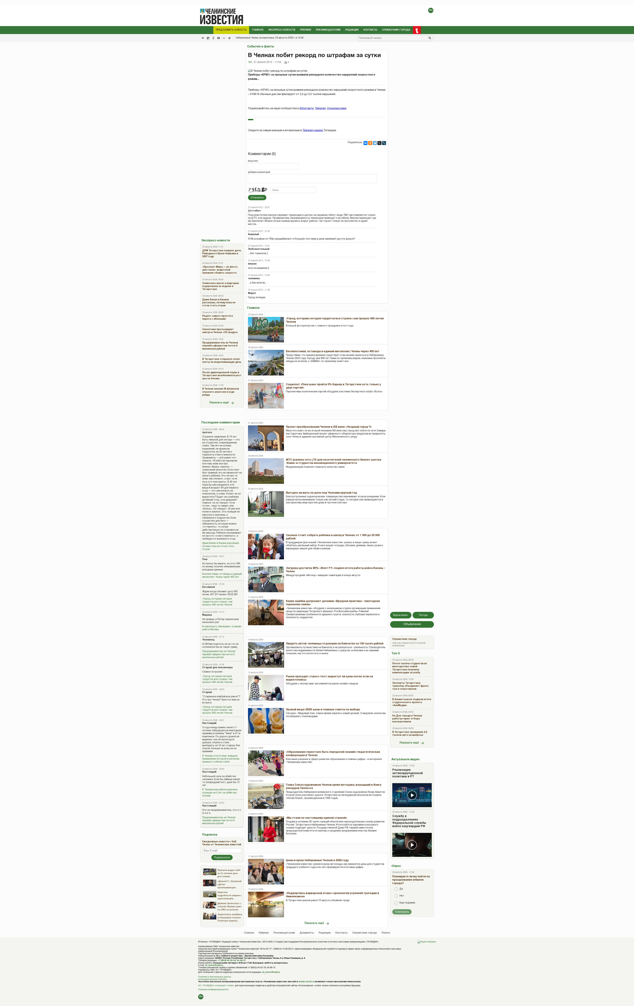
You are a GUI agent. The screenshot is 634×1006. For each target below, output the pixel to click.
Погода (423, 615)
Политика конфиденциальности (213, 989)
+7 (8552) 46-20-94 (227, 960)
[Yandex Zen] (208, 38)
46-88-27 (241, 960)
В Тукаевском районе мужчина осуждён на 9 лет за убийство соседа (219, 793)
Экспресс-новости (281, 30)
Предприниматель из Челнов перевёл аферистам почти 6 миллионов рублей (218, 654)
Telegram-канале (313, 130)
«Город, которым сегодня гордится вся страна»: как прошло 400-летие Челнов (217, 602)
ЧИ (250, 62)
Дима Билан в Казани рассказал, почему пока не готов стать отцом (220, 546)
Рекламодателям (328, 30)
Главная (249, 933)
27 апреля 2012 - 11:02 (267, 62)
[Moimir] (224, 38)
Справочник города (396, 30)
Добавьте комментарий (259, 172)
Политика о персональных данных (214, 977)
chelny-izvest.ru (306, 982)
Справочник (364, 933)
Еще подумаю (407, 903)
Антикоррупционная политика (212, 979)
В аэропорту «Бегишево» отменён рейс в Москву (221, 628)
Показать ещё (219, 403)
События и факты (260, 46)
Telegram (320, 108)
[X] (379, 143)
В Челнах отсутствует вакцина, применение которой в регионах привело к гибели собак (220, 759)
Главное (258, 30)
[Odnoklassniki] (213, 38)
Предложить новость (231, 30)
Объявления (412, 624)
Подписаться (222, 857)
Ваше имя (253, 161)
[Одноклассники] (370, 143)
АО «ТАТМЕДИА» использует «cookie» (216, 986)
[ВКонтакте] (366, 143)
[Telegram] (229, 38)
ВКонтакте (306, 108)
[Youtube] (218, 38)
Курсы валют (400, 615)
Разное (386, 933)
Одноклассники (336, 108)
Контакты (370, 30)
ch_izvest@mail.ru (214, 965)
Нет (402, 896)
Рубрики (305, 30)
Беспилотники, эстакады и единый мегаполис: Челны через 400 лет (222, 575)
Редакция (352, 30)
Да (401, 889)
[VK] (202, 38)
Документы (307, 933)
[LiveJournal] (384, 143)
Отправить (257, 197)
